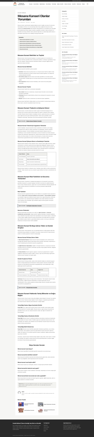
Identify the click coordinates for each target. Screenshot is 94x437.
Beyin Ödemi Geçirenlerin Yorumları (68, 39)
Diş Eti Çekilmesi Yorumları (66, 44)
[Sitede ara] (87, 4)
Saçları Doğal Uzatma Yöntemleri (68, 47)
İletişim (45, 430)
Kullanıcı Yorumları (22, 12)
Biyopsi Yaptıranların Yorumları (67, 42)
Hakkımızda (46, 425)
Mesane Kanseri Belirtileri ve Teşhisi (27, 39)
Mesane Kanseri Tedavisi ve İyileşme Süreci (28, 41)
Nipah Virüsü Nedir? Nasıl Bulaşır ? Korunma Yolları (70, 37)
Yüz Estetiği (64, 28)
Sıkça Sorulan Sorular (24, 49)
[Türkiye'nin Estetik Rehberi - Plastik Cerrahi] (20, 4)
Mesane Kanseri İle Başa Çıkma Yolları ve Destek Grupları (30, 45)
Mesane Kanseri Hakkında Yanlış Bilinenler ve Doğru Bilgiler (31, 47)
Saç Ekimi (63, 21)
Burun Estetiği (64, 13)
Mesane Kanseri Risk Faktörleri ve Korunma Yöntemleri (30, 43)
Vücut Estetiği (64, 26)
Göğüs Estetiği (64, 16)
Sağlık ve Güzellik (65, 23)
